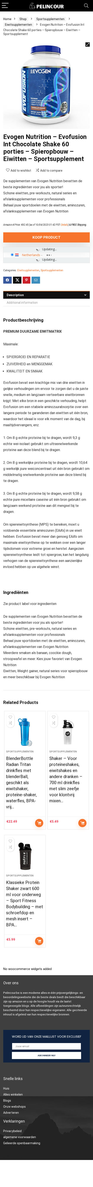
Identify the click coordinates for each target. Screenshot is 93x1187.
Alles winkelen (13, 1094)
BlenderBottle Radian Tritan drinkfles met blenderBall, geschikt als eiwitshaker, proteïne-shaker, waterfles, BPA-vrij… (21, 782)
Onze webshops (14, 1106)
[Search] (86, 5)
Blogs (7, 1100)
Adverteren (11, 1112)
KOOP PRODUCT (46, 237)
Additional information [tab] (22, 302)
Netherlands (31, 255)
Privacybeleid (12, 1131)
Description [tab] (15, 295)
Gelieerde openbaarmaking (21, 1143)
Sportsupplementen (50, 19)
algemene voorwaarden (19, 1137)
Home (7, 19)
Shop (23, 19)
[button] (87, 44)
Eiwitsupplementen (18, 24)
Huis (6, 1088)
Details (64, 224)
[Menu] (5, 5)
